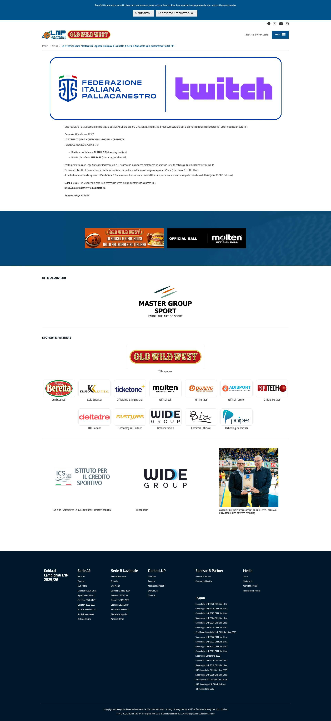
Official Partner (236, 399)
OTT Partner (94, 428)
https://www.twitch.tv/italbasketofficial (85, 187)
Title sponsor (165, 371)
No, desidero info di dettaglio (175, 13)
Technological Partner (130, 428)
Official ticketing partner (130, 399)
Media (45, 45)
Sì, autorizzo (142, 13)
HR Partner (201, 399)
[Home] (76, 34)
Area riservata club (256, 34)
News (55, 45)
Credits (224, 709)
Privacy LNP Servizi (182, 709)
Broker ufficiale (165, 428)
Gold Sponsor (59, 399)
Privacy (169, 709)
